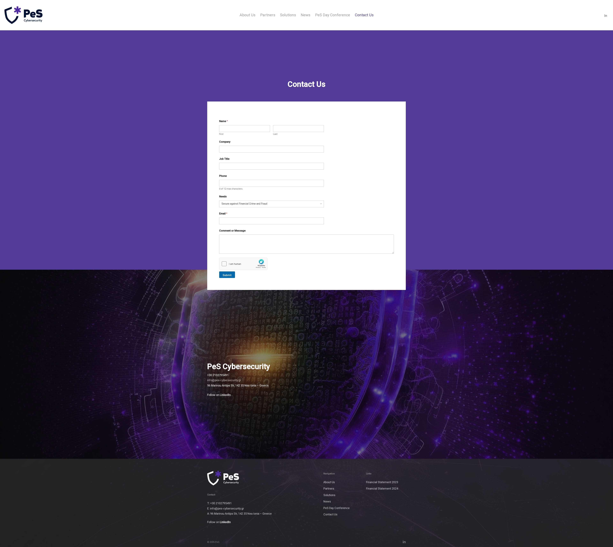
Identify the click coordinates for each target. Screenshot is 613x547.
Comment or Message (232, 230)
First (221, 134)
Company (224, 141)
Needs (223, 196)
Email (223, 213)
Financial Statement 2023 (382, 482)
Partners (328, 488)
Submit (227, 275)
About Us (329, 482)
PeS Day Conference (336, 508)
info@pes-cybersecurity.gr (224, 380)
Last (275, 134)
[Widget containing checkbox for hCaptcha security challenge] (243, 264)
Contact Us (330, 514)
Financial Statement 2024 (382, 488)
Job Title (224, 158)
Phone (223, 175)
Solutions (329, 495)
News (327, 501)
